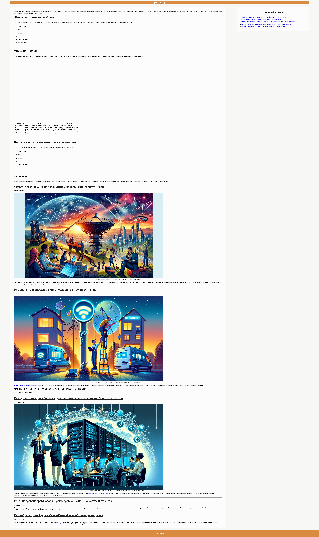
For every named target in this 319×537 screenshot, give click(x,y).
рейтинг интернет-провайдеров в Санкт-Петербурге (61, 524)
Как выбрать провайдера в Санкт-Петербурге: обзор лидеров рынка (264, 26)
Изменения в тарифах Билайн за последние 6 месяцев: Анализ (261, 19)
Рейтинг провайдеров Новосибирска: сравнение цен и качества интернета (266, 24)
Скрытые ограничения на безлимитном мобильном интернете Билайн (264, 17)
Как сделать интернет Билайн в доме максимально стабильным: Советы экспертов (268, 22)
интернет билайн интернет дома (97, 494)
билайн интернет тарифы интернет (25, 385)
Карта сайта (161, 533)
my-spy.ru (159, 2)
